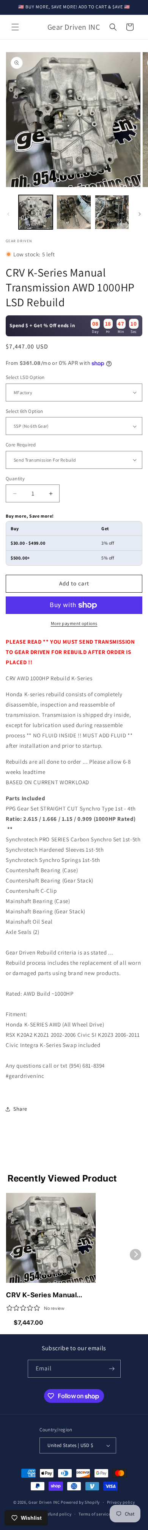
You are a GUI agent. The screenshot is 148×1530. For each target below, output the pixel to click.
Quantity (15, 478)
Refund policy (57, 1514)
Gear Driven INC (44, 1502)
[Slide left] (8, 214)
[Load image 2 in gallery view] (74, 212)
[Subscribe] (112, 1369)
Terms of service (94, 1514)
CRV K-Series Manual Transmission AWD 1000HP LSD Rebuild (41, 1295)
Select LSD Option (25, 377)
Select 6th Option (24, 411)
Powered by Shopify (80, 1502)
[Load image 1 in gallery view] (36, 212)
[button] (15, 27)
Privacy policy (121, 1502)
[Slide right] (139, 214)
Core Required (21, 444)
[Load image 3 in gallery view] (112, 212)
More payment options (74, 623)
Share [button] (20, 1108)
